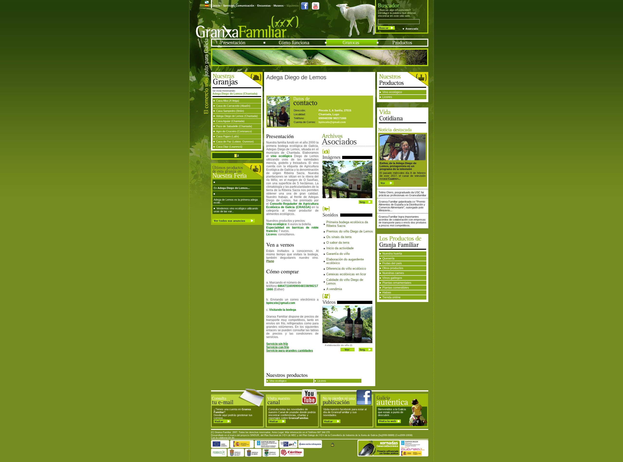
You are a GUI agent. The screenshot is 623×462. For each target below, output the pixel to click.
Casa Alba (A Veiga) (227, 100)
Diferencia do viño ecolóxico (346, 268)
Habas (386, 292)
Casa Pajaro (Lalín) (227, 136)
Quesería (388, 258)
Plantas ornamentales (396, 282)
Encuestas (264, 5)
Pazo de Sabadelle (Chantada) (234, 126)
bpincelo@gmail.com (332, 122)
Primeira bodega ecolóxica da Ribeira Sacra (347, 224)
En (232, 188)
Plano (270, 261)
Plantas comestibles (395, 287)
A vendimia (334, 289)
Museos (279, 5)
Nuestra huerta (392, 253)
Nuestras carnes (393, 273)
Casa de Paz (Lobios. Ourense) (235, 141)
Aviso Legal (278, 432)
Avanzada (411, 28)
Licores (387, 97)
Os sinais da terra (338, 237)
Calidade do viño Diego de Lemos (344, 281)
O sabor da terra (337, 242)
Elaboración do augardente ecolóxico (345, 261)
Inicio (216, 5)
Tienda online (391, 297)
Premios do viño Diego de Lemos (349, 231)
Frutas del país (392, 263)
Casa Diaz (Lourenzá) (229, 146)
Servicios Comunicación (238, 5)
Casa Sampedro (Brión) (230, 110)
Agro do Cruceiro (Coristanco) (234, 131)
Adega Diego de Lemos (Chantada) (237, 116)
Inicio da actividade (340, 248)
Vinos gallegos (392, 278)
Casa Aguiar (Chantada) (230, 121)
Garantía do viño (338, 254)
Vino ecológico (392, 92)
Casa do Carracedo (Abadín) (233, 105)
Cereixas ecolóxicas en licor (346, 274)
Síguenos (292, 5)
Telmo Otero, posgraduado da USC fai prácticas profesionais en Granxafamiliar (402, 194)
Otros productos (392, 268)
